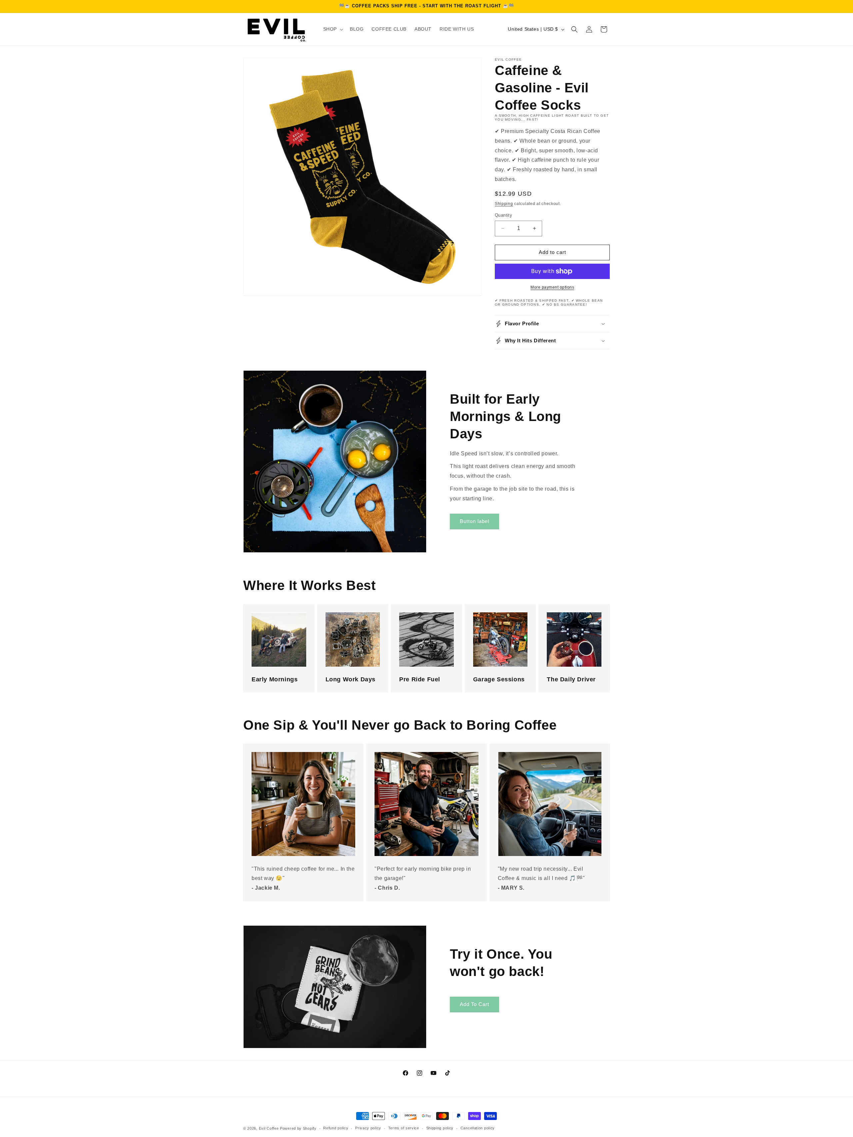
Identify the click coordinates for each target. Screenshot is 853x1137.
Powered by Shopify (298, 1128)
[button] (332, 29)
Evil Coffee (269, 1128)
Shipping (504, 203)
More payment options (552, 287)
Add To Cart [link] (474, 1004)
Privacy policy (368, 1128)
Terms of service (403, 1128)
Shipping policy (440, 1128)
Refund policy (335, 1128)
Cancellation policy (477, 1128)
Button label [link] (474, 521)
